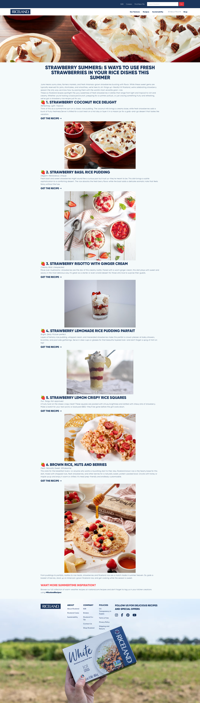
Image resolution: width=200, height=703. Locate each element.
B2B (122, 4)
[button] (174, 11)
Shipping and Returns (104, 627)
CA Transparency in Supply (105, 611)
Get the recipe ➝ (51, 118)
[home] (20, 11)
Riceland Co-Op (88, 618)
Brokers (86, 613)
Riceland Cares (73, 613)
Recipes (146, 12)
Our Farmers (135, 12)
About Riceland (73, 609)
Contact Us (87, 624)
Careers (129, 4)
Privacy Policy (104, 622)
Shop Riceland (88, 628)
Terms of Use (104, 618)
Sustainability (157, 12)
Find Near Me (139, 4)
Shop (185, 12)
